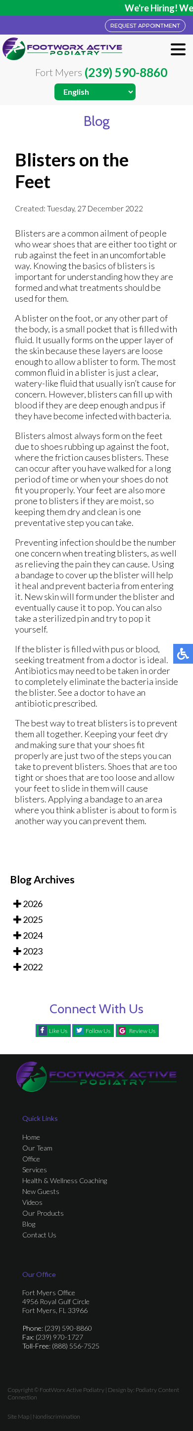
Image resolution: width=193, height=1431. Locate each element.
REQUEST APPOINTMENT (145, 25)
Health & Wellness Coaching (64, 1180)
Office (31, 1158)
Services (34, 1169)
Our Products (43, 1213)
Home (31, 1137)
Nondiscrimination (56, 1416)
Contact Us (39, 1235)
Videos (32, 1202)
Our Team (37, 1148)
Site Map (18, 1416)
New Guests (40, 1191)
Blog (28, 1224)
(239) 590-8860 (126, 73)
